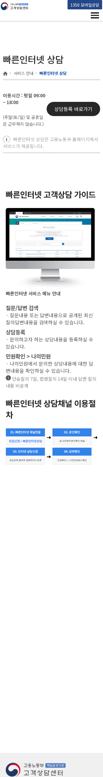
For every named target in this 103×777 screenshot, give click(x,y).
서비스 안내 (23, 73)
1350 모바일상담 (84, 5)
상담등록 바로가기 (73, 108)
